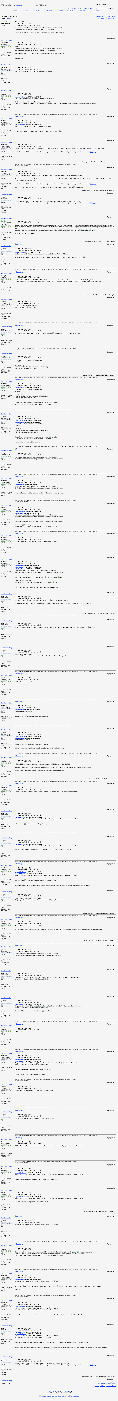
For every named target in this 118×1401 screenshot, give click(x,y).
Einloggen (19, 5)
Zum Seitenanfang (6, 40)
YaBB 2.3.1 (67, 1391)
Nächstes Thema (111, 16)
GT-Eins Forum (51, 1391)
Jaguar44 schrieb (20, 420)
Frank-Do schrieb (20, 817)
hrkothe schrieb (20, 388)
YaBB (47, 1393)
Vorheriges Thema (100, 16)
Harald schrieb (19, 252)
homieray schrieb (20, 97)
